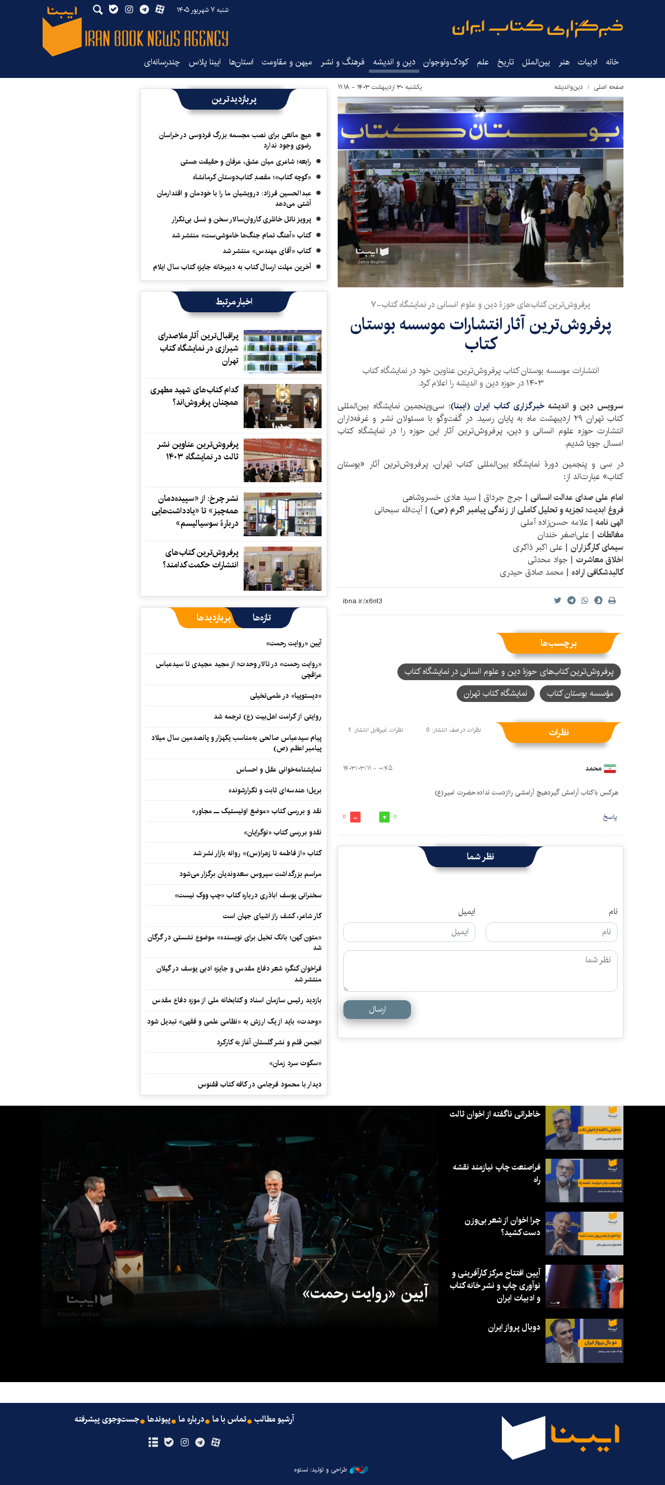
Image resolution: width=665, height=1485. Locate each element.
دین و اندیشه (394, 62)
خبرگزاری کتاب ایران (511, 406)
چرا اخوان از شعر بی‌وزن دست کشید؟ (502, 1226)
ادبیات (587, 62)
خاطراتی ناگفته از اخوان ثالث (494, 1114)
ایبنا (537, 28)
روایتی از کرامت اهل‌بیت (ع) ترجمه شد (268, 716)
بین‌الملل (536, 62)
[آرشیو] (153, 1443)
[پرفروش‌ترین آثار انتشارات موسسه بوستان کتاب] (480, 192)
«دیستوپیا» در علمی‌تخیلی (286, 695)
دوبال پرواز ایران (514, 1327)
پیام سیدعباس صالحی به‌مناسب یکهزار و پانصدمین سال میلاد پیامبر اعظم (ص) (236, 743)
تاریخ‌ (505, 62)
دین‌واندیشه (568, 87)
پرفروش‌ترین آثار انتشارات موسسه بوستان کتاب (480, 334)
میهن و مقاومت (287, 62)
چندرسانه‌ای (162, 62)
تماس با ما (229, 1419)
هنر (563, 62)
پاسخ (610, 817)
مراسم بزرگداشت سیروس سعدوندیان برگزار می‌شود (250, 874)
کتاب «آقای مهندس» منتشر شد (266, 251)
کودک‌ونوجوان (446, 62)
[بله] (168, 1443)
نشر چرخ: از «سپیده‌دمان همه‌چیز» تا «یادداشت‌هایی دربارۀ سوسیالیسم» (195, 511)
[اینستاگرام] (184, 1443)
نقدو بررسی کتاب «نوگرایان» (283, 832)
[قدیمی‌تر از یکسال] (283, 352)
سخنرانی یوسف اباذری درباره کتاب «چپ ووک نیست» (248, 895)
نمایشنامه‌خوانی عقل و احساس (279, 769)
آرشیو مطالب (274, 1419)
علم (483, 62)
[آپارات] (215, 1443)
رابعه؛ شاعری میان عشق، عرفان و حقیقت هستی (245, 161)
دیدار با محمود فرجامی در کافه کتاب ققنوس (260, 1084)
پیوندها (159, 1419)
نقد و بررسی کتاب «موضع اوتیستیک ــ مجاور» (257, 811)
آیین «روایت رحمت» (294, 643)
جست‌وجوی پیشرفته (107, 1419)
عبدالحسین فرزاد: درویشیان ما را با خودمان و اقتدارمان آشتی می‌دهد (234, 198)
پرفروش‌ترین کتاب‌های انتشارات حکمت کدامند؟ (200, 559)
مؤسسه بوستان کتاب (580, 693)
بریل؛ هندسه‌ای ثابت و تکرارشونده (275, 790)
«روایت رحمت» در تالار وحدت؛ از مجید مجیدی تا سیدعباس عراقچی (239, 669)
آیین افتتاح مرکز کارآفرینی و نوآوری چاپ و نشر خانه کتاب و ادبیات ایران (494, 1285)
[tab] (262, 617)
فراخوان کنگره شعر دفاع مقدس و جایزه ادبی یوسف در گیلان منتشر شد (239, 974)
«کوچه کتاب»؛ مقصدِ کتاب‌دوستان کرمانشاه (252, 177)
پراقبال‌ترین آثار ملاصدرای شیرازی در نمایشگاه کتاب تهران (198, 348)
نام (613, 912)
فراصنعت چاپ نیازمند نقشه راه (496, 1173)
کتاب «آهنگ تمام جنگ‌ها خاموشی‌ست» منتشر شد (241, 235)
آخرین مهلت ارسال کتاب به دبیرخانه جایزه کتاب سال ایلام (232, 267)
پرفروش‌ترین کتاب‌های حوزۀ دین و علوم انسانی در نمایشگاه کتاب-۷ (480, 305)
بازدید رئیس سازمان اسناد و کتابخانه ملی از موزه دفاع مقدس (237, 1000)
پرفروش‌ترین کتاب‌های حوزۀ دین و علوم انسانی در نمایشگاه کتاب (509, 672)
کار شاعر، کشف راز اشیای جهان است (272, 916)
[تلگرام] (200, 1443)
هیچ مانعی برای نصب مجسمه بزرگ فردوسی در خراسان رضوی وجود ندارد (235, 140)
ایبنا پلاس (205, 62)
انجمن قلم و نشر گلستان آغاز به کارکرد (269, 1042)
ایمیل (466, 912)
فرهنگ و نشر (343, 62)
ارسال (377, 1009)
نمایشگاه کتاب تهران (495, 693)
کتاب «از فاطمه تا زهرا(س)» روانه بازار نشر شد (257, 853)
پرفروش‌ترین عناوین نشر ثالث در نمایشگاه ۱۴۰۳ (198, 450)
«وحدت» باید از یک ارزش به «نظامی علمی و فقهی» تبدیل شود (234, 1021)
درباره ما (191, 1419)
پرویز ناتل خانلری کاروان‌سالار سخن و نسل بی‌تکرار (241, 219)
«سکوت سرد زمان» (295, 1063)
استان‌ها (241, 62)
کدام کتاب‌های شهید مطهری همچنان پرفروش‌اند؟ (194, 396)
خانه (612, 62)
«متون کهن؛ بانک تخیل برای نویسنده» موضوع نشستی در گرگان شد (235, 942)
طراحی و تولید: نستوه (320, 1470)
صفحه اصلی (608, 87)
